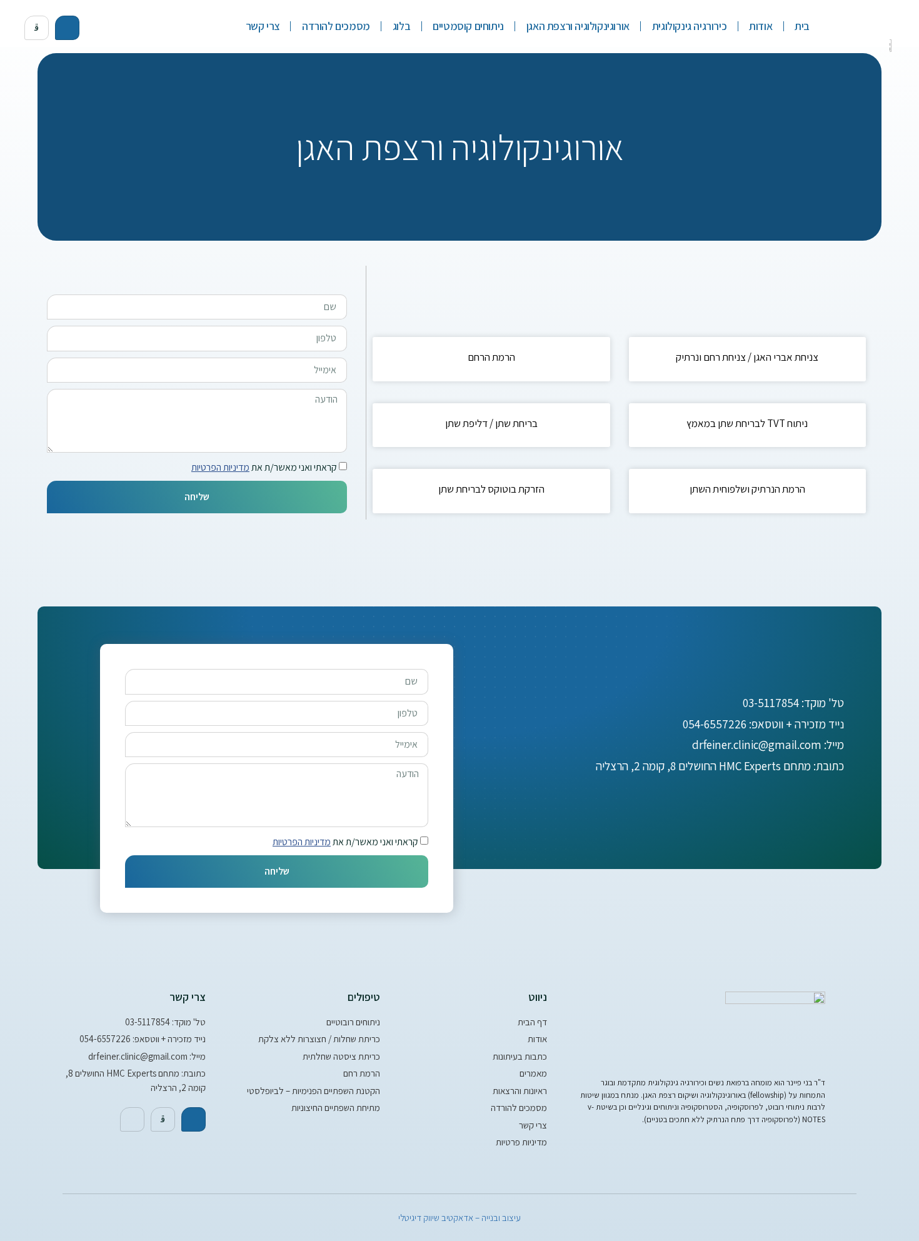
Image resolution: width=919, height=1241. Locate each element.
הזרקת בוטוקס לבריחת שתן (491, 489)
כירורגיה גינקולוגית (689, 26)
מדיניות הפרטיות (220, 467)
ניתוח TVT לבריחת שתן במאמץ (747, 423)
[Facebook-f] (67, 28)
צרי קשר (262, 26)
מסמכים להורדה (336, 26)
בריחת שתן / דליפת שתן (491, 423)
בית (802, 26)
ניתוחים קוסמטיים (468, 26)
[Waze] (132, 1119)
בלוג (401, 26)
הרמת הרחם (491, 357)
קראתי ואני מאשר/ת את (264, 467)
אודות (760, 26)
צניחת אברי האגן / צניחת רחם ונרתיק (747, 357)
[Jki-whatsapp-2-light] (36, 28)
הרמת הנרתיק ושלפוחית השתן (747, 489)
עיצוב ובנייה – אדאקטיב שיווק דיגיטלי (459, 1217)
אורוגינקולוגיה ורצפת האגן (578, 26)
